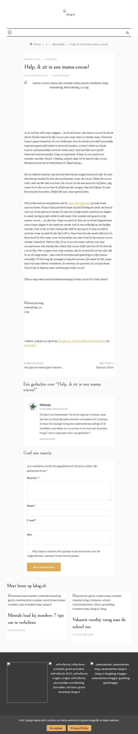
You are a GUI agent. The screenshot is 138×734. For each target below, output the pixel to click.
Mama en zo (32, 59)
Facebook (64, 340)
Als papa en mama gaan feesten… (43, 367)
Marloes (45, 404)
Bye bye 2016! (105, 367)
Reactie (32, 477)
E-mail (31, 520)
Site (29, 534)
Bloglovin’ (88, 340)
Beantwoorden (47, 438)
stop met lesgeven (79, 203)
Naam (31, 505)
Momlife (51, 59)
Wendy (65, 75)
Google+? (30, 345)
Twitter (76, 340)
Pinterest (100, 340)
